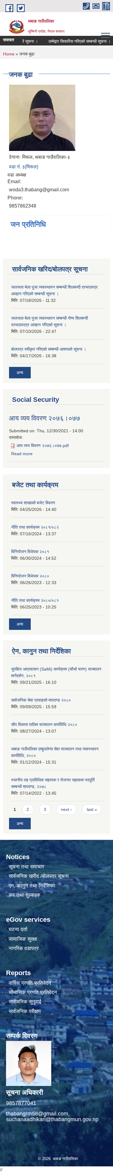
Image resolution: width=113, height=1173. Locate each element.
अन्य (20, 372)
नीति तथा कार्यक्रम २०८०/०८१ (35, 600)
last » (92, 809)
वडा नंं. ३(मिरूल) (23, 166)
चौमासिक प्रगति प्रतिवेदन (33, 992)
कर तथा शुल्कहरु (24, 895)
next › (66, 809)
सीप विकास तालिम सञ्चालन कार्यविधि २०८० (44, 724)
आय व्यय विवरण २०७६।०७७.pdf (43, 445)
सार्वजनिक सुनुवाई (25, 1002)
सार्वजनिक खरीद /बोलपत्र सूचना (39, 876)
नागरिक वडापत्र (24, 948)
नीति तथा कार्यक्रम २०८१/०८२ (35, 527)
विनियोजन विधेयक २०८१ (30, 551)
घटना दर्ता (18, 929)
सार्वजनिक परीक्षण (25, 1011)
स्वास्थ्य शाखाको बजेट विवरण (33, 502)
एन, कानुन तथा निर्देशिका (32, 886)
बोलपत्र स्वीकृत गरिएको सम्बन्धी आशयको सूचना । (48, 349)
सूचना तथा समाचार (26, 867)
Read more (22, 453)
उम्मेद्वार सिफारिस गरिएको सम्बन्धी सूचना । (72, 41)
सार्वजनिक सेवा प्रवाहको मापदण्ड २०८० (41, 700)
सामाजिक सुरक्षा (23, 939)
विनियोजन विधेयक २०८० (30, 576)
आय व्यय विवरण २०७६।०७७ (44, 418)
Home (8, 54)
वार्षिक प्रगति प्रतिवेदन (30, 983)
